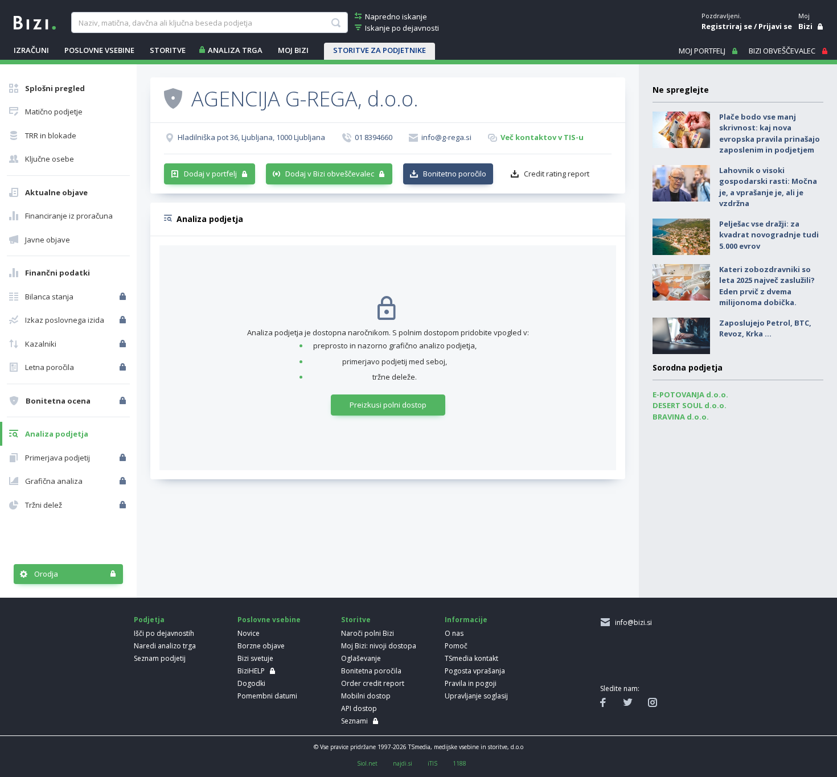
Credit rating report (556, 173)
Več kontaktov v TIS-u (542, 137)
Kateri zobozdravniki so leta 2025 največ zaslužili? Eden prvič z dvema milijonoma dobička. (767, 286)
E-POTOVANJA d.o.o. (690, 394)
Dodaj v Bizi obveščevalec (329, 173)
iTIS (432, 763)
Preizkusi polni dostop (388, 405)
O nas (454, 633)
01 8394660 (373, 137)
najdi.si (402, 763)
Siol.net (367, 763)
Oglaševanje (361, 658)
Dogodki (251, 683)
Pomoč (456, 646)
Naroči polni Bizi (367, 633)
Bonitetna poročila (371, 671)
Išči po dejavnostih (164, 633)
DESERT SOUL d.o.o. (690, 405)
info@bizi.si (632, 622)
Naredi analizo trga (165, 646)
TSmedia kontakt (471, 658)
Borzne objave (261, 646)
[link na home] (35, 22)
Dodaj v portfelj (210, 173)
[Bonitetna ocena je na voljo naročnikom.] (173, 97)
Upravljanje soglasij (476, 696)
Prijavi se (775, 26)
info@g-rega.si (446, 137)
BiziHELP (251, 671)
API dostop (359, 708)
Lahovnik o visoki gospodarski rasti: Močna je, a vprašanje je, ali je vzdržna (768, 187)
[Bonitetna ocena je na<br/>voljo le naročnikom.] (124, 400)
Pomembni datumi (267, 696)
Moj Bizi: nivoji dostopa (378, 646)
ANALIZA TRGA (235, 50)
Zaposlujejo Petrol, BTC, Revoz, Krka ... (765, 328)
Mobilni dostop (366, 696)
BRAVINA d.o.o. (681, 417)
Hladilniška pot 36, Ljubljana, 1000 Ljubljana (251, 137)
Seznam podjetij (160, 658)
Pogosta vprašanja (475, 671)
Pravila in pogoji (471, 683)
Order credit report (372, 683)
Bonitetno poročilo (454, 173)
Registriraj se (726, 26)
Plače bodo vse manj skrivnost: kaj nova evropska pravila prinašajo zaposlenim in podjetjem (769, 133)
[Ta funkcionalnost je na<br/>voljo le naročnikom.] (124, 296)
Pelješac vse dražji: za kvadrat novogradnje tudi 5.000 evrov (769, 235)
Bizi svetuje (255, 658)
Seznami (354, 721)
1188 (459, 763)
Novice (248, 633)
